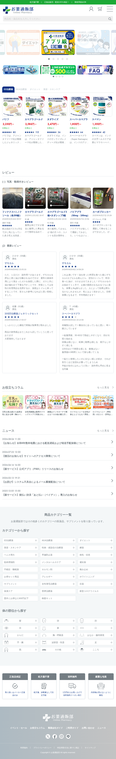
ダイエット (85, 540)
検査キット (47, 598)
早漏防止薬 (47, 555)
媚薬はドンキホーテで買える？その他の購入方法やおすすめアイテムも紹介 (57, 413)
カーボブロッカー (102, 212)
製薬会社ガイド (55, 728)
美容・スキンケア (12, 547)
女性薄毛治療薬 (49, 584)
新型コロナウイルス (89, 591)
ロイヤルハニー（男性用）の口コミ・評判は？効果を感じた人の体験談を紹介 (103, 413)
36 (59, 132)
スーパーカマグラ (79, 119)
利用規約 (24, 748)
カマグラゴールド (34, 119)
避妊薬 (83, 562)
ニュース (101, 728)
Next (74, 44)
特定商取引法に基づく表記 (68, 748)
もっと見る (103, 387)
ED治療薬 (8, 540)
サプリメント (10, 584)
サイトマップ (90, 748)
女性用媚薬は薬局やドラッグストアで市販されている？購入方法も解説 (35, 413)
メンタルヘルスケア (51, 562)
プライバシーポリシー (42, 748)
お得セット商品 (11, 576)
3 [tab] (58, 59)
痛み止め (84, 569)
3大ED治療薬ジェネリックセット (22, 313)
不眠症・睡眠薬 (11, 569)
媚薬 (82, 547)
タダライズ (52, 119)
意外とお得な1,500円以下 (16, 598)
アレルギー (47, 576)
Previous (42, 44)
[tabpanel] (58, 42)
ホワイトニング (87, 576)
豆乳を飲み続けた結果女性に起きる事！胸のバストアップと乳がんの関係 (12, 413)
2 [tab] (53, 59)
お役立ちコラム (37, 728)
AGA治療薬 (47, 540)
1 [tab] (49, 59)
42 (104, 132)
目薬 (82, 584)
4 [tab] (62, 59)
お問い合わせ (88, 728)
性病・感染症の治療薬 (52, 547)
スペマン (96, 119)
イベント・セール (18, 728)
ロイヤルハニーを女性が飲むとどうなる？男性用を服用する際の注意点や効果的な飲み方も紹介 (80, 413)
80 (14, 132)
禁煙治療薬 (47, 591)
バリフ (5, 119)
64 (81, 132)
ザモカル (9, 263)
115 (37, 132)
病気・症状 (85, 555)
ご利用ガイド (72, 728)
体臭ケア (8, 591)
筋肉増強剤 (9, 562)
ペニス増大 (9, 555)
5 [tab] (67, 59)
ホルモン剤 (47, 569)
